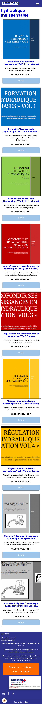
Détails (21, 81)
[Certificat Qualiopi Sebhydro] (25, 683)
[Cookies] (4, 700)
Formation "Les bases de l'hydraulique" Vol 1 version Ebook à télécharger (21, 130)
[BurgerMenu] (37, 3)
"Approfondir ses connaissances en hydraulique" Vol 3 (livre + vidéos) (21, 267)
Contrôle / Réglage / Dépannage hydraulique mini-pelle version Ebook (21, 604)
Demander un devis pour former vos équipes (21, 669)
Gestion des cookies (21, 702)
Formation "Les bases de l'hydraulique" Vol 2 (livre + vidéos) (21, 199)
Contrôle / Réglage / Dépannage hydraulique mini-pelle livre (21, 537)
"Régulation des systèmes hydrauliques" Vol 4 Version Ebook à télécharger (21, 469)
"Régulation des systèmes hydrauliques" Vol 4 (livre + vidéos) (21, 402)
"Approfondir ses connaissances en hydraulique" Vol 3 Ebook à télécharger (21, 334)
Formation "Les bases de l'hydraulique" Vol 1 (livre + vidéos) (21, 62)
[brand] (10, 3)
